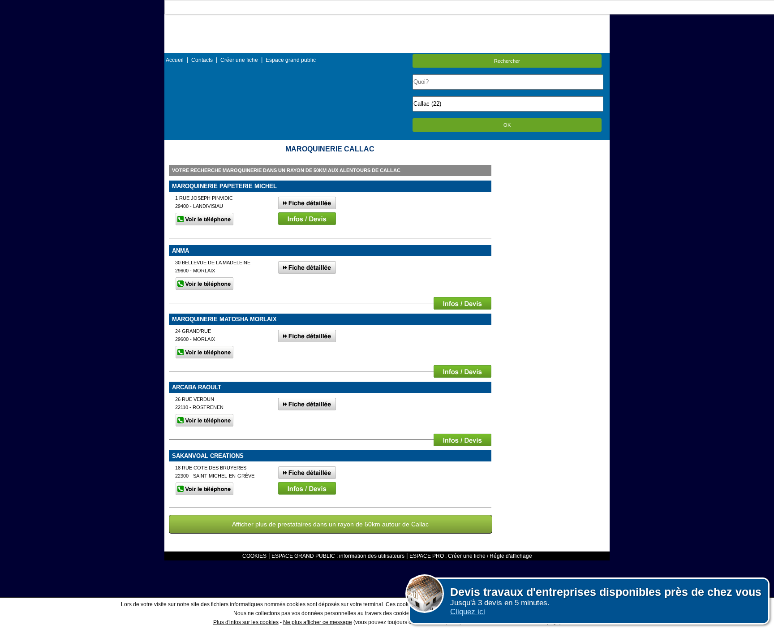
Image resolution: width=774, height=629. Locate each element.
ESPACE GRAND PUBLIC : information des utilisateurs (337, 556)
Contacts (202, 60)
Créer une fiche (239, 60)
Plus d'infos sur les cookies (246, 622)
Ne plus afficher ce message (317, 622)
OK (507, 125)
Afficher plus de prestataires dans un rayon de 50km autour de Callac (330, 524)
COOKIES (254, 556)
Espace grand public (291, 60)
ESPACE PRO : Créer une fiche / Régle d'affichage (470, 556)
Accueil (175, 60)
